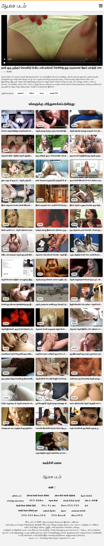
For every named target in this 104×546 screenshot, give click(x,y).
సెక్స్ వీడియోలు (36, 500)
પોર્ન (86, 506)
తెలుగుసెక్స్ (77, 515)
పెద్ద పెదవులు (48, 506)
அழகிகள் (21, 93)
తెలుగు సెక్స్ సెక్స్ (70, 506)
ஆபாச (63, 511)
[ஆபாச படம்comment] (101, 5)
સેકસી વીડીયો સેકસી (71, 500)
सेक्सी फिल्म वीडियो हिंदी (26, 506)
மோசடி (42, 93)
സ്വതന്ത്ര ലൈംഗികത (15, 500)
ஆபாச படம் (33, 538)
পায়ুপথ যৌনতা (53, 500)
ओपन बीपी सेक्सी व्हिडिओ (65, 495)
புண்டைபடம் (17, 495)
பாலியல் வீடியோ (49, 511)
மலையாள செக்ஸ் (79, 511)
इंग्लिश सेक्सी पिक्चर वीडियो (38, 495)
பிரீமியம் (31, 93)
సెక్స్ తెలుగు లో (58, 515)
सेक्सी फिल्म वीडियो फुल (28, 511)
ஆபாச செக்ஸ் (86, 495)
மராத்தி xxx (54, 93)
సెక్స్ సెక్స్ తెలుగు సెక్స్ (33, 515)
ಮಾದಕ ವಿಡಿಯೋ (91, 500)
